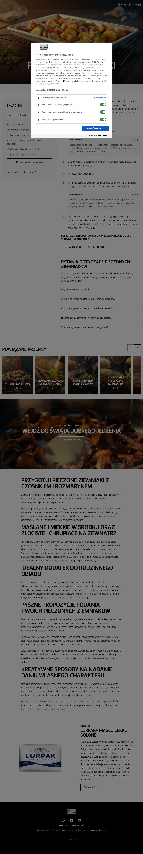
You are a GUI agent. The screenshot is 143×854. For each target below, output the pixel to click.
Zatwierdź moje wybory (95, 128)
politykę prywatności (52, 84)
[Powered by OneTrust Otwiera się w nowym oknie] (99, 135)
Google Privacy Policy (72, 81)
